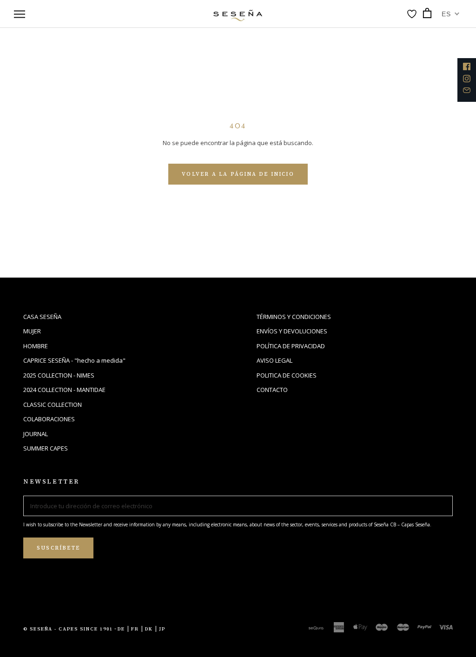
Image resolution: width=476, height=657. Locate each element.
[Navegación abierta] (19, 14)
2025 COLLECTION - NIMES (58, 375)
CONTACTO (272, 389)
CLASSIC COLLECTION (52, 404)
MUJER (32, 331)
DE (121, 629)
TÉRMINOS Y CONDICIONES (294, 316)
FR (135, 629)
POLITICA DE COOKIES (287, 375)
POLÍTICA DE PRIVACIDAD (291, 346)
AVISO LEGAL (274, 360)
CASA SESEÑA (42, 316)
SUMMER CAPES (45, 448)
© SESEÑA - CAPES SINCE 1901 (68, 629)
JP (162, 629)
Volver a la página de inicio (238, 174)
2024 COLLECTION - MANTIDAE (64, 389)
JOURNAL (35, 434)
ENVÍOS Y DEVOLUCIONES (292, 331)
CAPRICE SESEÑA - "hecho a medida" (74, 360)
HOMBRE (35, 346)
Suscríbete (58, 547)
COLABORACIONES (49, 419)
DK (149, 629)
